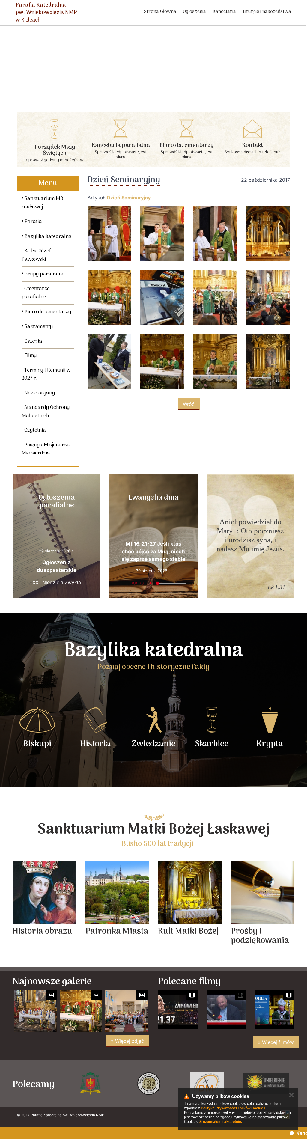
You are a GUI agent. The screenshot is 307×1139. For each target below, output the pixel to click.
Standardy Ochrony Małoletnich (46, 411)
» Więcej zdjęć (127, 1041)
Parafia (32, 222)
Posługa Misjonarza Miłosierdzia (46, 449)
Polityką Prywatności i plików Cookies (233, 1108)
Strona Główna (160, 12)
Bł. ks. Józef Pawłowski (36, 255)
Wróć (189, 404)
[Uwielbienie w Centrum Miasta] (207, 1083)
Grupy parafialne (43, 274)
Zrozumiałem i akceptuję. (220, 1122)
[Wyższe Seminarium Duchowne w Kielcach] (90, 1083)
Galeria (33, 341)
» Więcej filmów (276, 1042)
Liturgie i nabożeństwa (267, 12)
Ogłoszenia (194, 12)
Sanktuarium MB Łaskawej (42, 203)
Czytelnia (35, 430)
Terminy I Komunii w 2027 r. (46, 374)
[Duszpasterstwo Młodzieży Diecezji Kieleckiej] (149, 1083)
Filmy (30, 356)
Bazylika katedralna (47, 237)
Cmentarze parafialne (36, 293)
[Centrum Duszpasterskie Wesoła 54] (266, 1083)
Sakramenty (38, 327)
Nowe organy (39, 393)
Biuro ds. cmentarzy (47, 312)
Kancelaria (224, 12)
